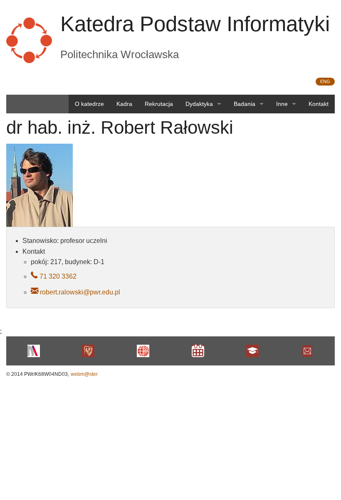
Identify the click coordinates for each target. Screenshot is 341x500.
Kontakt (319, 103)
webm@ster (84, 374)
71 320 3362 (57, 276)
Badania (244, 103)
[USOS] (252, 350)
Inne (282, 103)
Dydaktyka (199, 103)
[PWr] (88, 350)
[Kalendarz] (197, 350)
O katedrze (89, 103)
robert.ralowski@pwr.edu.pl (80, 292)
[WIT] (143, 350)
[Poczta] (307, 350)
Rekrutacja (159, 103)
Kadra (124, 103)
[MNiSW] (33, 350)
